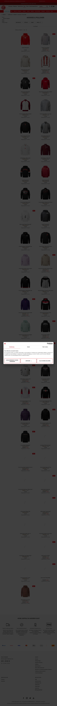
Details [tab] (28, 346)
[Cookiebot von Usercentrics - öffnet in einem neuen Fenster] (48, 343)
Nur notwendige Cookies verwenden (12, 361)
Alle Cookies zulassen (44, 360)
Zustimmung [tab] (11, 346)
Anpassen (28, 360)
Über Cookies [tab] (45, 346)
